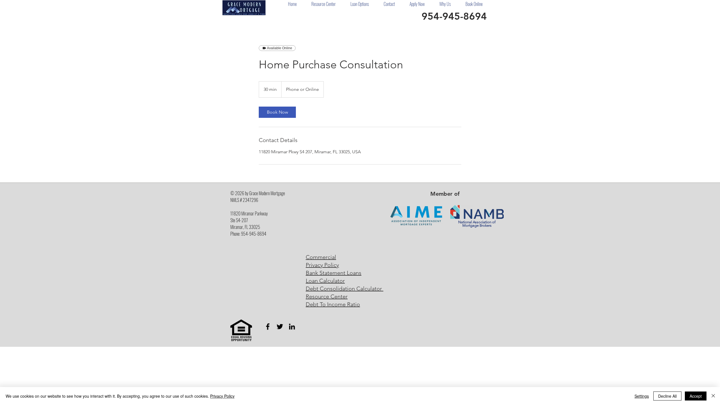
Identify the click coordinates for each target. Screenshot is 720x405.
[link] (277, 112)
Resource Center (327, 296)
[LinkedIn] (292, 326)
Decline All (667, 396)
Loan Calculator (325, 280)
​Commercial (321, 257)
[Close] (713, 396)
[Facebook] (268, 326)
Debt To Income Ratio (333, 304)
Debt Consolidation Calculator (344, 288)
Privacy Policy (322, 265)
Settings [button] (641, 396)
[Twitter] (280, 326)
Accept (696, 396)
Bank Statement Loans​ (333, 272)
